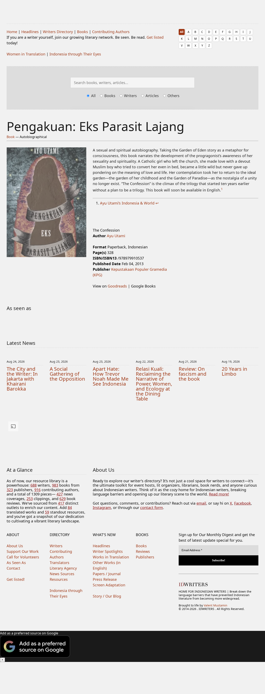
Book (11, 137)
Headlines (30, 31)
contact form (151, 507)
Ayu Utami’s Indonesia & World (127, 203)
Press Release (105, 579)
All (181, 32)
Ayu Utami (116, 235)
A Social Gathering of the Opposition (67, 373)
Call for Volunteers (23, 556)
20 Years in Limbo (234, 371)
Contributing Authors (111, 31)
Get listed (155, 37)
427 (60, 494)
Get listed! (16, 579)
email (201, 503)
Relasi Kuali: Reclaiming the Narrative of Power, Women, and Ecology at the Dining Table (154, 383)
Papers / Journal (107, 573)
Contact (13, 568)
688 (33, 485)
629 (62, 498)
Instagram (102, 507)
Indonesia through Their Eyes (75, 54)
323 (10, 489)
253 (29, 498)
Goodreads (117, 286)
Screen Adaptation (109, 584)
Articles (152, 95)
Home (12, 31)
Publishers (145, 556)
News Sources (62, 573)
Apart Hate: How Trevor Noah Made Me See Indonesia (111, 376)
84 (70, 507)
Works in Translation (111, 556)
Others (172, 95)
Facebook (242, 503)
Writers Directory (58, 31)
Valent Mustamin (215, 605)
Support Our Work (23, 551)
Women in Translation (26, 54)
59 (47, 512)
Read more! (219, 494)
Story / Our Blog (107, 596)
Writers (130, 95)
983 (55, 485)
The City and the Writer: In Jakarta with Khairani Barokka (22, 378)
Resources (59, 579)
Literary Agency (63, 568)
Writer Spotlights (108, 551)
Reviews (143, 551)
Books (82, 31)
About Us (15, 545)
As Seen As (16, 562)
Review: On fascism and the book (192, 373)
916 (37, 489)
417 (61, 503)
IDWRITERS (132, 9)
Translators (59, 562)
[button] (132, 646)
